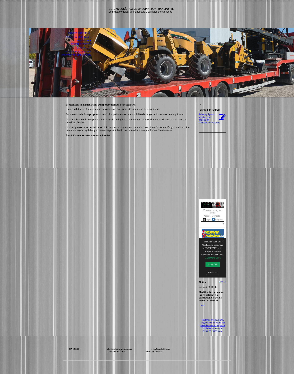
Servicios (82, 40)
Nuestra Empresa (77, 37)
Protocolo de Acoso (76, 55)
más (202, 305)
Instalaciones (80, 44)
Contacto (83, 48)
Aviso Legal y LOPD (77, 51)
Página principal (79, 33)
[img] (147, 62)
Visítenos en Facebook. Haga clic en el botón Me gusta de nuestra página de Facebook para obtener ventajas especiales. (212, 325)
